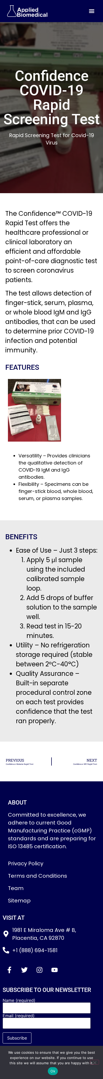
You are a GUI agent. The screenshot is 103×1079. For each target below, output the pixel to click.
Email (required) (19, 1015)
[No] (94, 1062)
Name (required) (19, 1000)
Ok (52, 1071)
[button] (91, 11)
